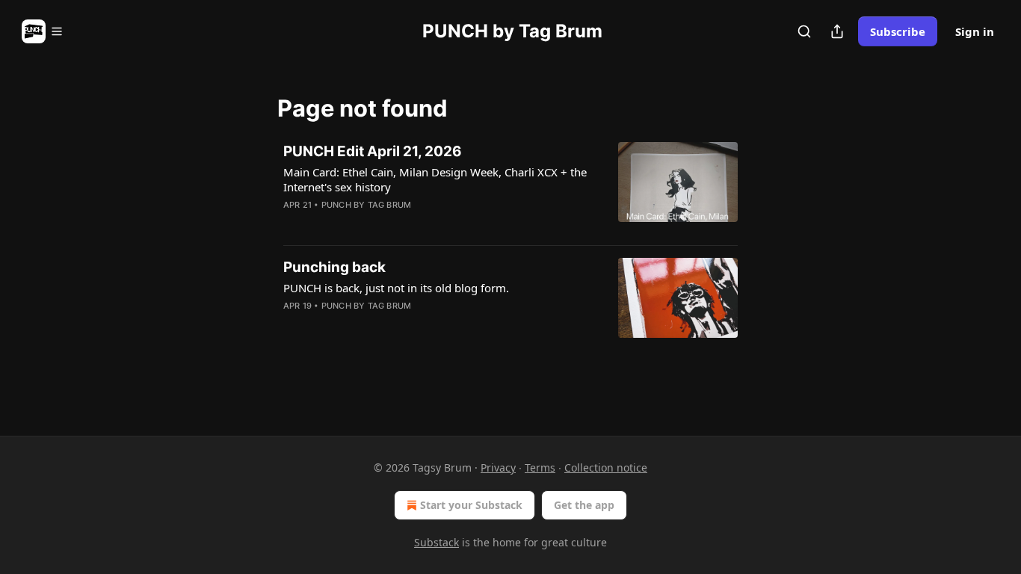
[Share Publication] (837, 31)
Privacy (498, 467)
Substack (436, 542)
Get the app (584, 505)
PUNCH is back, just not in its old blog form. (396, 287)
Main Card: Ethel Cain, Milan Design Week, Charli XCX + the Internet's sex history (435, 179)
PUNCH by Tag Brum (366, 205)
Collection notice (605, 467)
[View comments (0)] (392, 224)
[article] (510, 187)
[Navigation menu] (43, 31)
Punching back (334, 267)
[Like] (293, 224)
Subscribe (897, 31)
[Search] (804, 31)
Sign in (974, 31)
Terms (540, 467)
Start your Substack (471, 505)
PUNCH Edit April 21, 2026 (372, 151)
